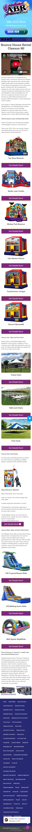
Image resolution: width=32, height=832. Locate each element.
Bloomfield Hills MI (19, 746)
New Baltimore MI (20, 779)
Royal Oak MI (24, 791)
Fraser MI (14, 763)
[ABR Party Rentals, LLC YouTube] (8, 40)
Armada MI (6, 742)
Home (4, 701)
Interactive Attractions (21, 714)
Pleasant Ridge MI (8, 787)
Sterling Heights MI (8, 800)
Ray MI (17, 787)
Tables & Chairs (20, 730)
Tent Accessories (16, 722)
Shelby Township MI (22, 795)
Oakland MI (16, 783)
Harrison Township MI (9, 767)
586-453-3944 (16, 22)
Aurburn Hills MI (15, 742)
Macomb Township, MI (9, 775)
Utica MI (24, 800)
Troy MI (18, 800)
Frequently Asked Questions (11, 812)
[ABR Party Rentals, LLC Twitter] (5, 40)
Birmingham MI (7, 746)
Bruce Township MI (8, 750)
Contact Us (17, 804)
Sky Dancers (20, 734)
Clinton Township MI (17, 759)
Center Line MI (20, 750)
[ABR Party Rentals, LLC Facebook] (2, 40)
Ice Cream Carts (21, 738)
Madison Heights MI (23, 775)
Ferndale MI (6, 763)
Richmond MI (25, 787)
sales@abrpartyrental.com (16, 25)
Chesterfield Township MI (20, 755)
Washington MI (7, 804)
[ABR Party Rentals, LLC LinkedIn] (11, 40)
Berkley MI (25, 742)
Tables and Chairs (8, 726)
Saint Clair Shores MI (9, 795)
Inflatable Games (8, 710)
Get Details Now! (16, 165)
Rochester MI (6, 791)
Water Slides (12, 701)
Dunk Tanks (6, 718)
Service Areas (17, 816)
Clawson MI (6, 759)
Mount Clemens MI (8, 779)
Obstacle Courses (20, 705)
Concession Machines (9, 738)
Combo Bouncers (8, 705)
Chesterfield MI (7, 755)
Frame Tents (6, 722)
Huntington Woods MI (9, 771)
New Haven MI (7, 783)
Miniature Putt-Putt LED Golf (19, 718)
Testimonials (19, 808)
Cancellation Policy (8, 808)
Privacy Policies (7, 816)
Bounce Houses (22, 701)
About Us (24, 804)
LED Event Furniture (8, 730)
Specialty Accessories (9, 734)
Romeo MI (15, 791)
